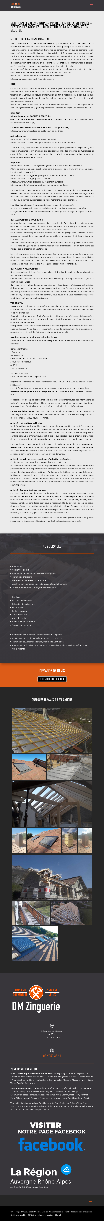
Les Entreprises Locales (38, 1212)
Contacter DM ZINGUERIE (52, 679)
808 (22, 1212)
